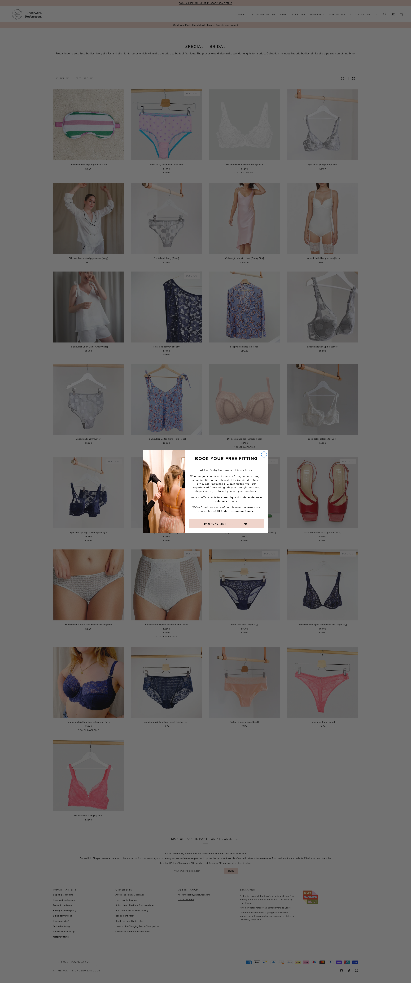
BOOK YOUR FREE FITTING (226, 524)
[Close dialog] (264, 454)
